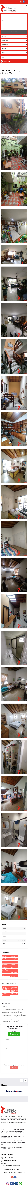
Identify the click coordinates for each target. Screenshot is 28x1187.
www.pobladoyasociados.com (11, 1169)
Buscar (15, 32)
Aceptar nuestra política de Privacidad (14, 1065)
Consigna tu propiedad (7, 2)
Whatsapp (15, 1034)
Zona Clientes (15, 2)
